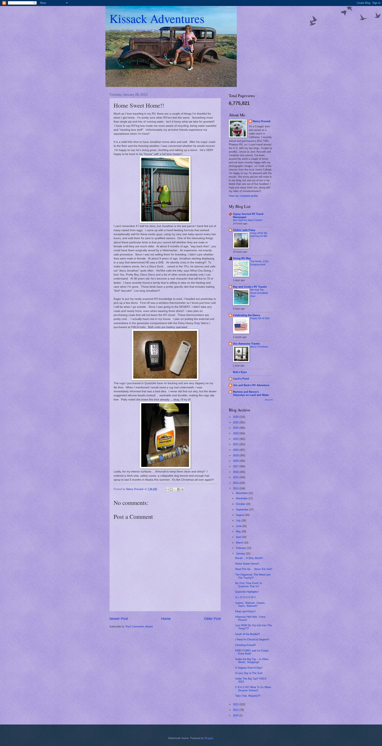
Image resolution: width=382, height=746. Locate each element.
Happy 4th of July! (260, 318)
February (241, 547)
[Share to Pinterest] (182, 489)
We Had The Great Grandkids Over (259, 293)
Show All (269, 400)
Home (166, 619)
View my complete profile (243, 195)
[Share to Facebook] (179, 489)
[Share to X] (175, 489)
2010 (236, 715)
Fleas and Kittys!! (245, 611)
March (240, 542)
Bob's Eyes (240, 372)
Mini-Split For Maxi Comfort (247, 220)
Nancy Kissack (262, 121)
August (240, 514)
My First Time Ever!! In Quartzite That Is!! (248, 585)
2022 (236, 438)
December (242, 493)
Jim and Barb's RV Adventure (251, 385)
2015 (236, 477)
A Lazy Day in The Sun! (249, 673)
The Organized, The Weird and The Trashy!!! (252, 576)
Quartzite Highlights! (247, 591)
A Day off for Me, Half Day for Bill (259, 235)
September (242, 509)
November (242, 498)
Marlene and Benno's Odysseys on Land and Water (251, 393)
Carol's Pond (241, 378)
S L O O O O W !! (245, 597)
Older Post (212, 619)
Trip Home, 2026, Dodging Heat (259, 263)
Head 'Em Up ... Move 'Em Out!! (253, 569)
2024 (236, 427)
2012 (236, 704)
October (241, 504)
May (239, 531)
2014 (236, 482)
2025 (236, 422)
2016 (236, 471)
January (241, 553)
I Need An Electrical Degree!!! (252, 639)
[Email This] (167, 489)
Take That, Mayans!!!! (248, 695)
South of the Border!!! (247, 634)
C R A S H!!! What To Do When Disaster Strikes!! (253, 689)
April (239, 537)
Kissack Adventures (156, 18)
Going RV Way (242, 258)
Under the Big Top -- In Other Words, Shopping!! (251, 661)
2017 (236, 466)
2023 (236, 433)
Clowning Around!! (245, 645)
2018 (236, 460)
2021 (236, 444)
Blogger (209, 738)
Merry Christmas (259, 346)
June (239, 526)
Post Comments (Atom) (139, 626)
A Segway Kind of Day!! (249, 667)
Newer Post (118, 619)
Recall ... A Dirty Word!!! (249, 558)
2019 (236, 455)
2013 (236, 488)
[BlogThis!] (171, 489)
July (239, 520)
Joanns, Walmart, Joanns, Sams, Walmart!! (250, 604)
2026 (236, 416)
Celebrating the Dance (246, 315)
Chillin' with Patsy (244, 230)
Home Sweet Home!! (247, 563)
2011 (236, 709)
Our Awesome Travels (246, 343)
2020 (236, 449)
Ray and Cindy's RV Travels (250, 286)
